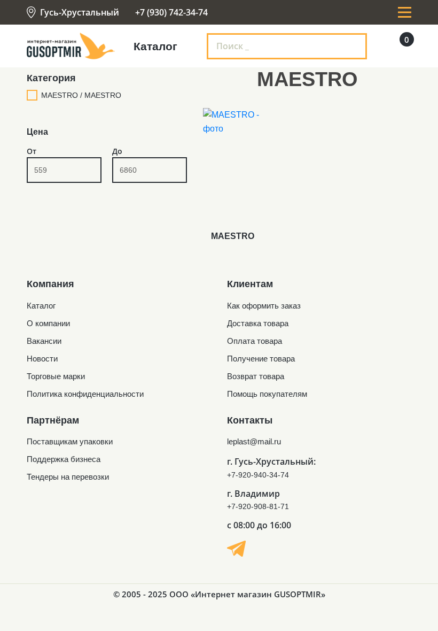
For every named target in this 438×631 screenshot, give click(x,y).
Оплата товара (254, 340)
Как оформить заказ (264, 305)
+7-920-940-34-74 (258, 475)
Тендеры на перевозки (68, 476)
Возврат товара (255, 376)
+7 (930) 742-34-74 (171, 12)
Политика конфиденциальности (85, 393)
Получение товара (261, 358)
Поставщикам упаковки (70, 441)
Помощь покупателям (267, 393)
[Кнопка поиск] (352, 46)
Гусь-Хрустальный (79, 12)
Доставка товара (257, 323)
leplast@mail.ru (254, 441)
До (117, 151)
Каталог (41, 305)
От (31, 151)
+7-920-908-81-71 (258, 506)
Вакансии (44, 340)
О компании (48, 323)
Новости (42, 358)
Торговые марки (56, 376)
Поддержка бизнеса (63, 459)
